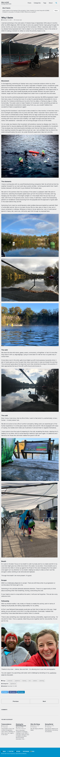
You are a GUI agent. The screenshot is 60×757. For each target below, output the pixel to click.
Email (4, 751)
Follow (56, 10)
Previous (16, 701)
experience (17, 680)
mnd (30, 680)
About (51, 3)
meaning (24, 680)
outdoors (35, 680)
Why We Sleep (35, 724)
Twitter (11, 751)
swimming (41, 680)
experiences (13, 683)
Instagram (26, 751)
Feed (33, 751)
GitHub (18, 751)
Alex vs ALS (6, 3)
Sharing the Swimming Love (21, 724)
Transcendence (6, 724)
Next (44, 701)
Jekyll (17, 753)
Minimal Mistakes (22, 753)
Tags (44, 3)
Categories (37, 3)
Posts (29, 3)
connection (10, 680)
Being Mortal (49, 724)
